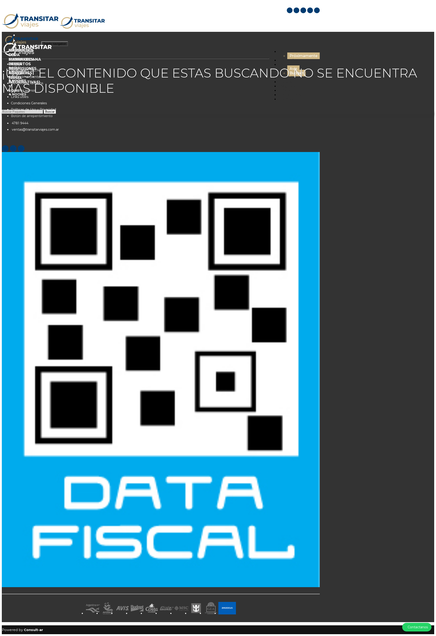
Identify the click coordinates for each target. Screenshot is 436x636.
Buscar (49, 111)
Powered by (22, 630)
